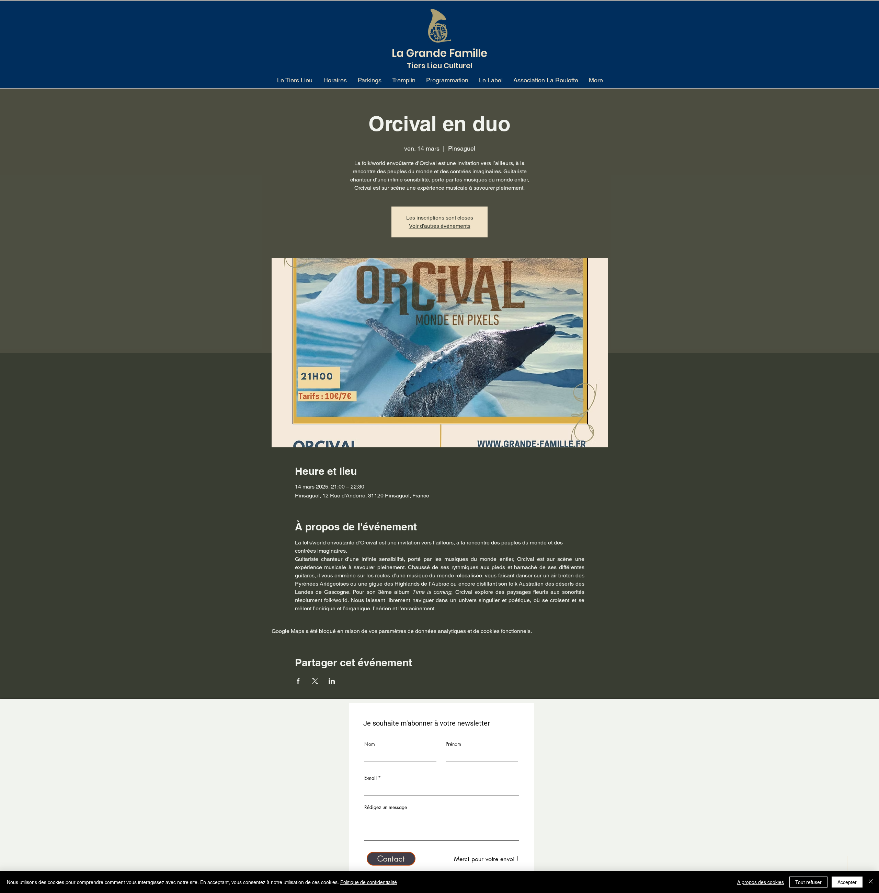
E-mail (370, 778)
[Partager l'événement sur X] (315, 681)
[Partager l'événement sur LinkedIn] (332, 681)
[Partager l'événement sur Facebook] (298, 681)
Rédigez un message (385, 807)
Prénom (453, 744)
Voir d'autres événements (439, 226)
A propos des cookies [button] (760, 882)
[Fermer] (871, 882)
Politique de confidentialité (368, 882)
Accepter (847, 882)
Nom (369, 744)
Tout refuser (808, 882)
